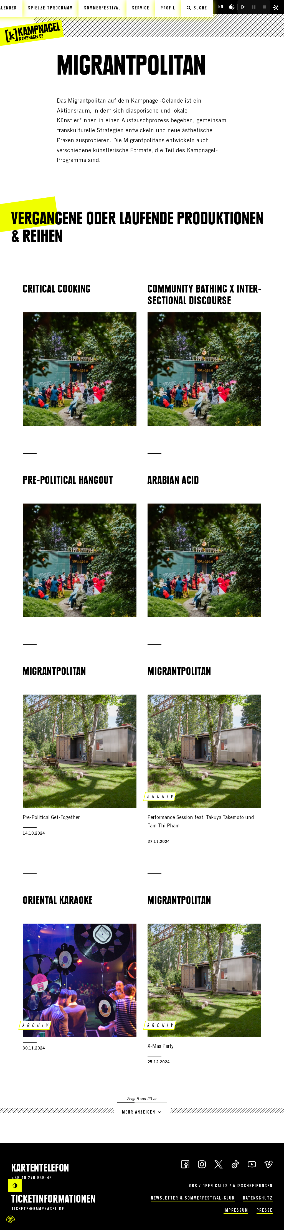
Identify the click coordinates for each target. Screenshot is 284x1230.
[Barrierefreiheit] (231, 7)
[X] (218, 1163)
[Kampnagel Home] (32, 23)
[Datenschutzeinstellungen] (10, 1219)
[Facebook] (185, 1163)
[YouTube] (252, 1163)
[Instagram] (202, 1163)
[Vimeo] (268, 1163)
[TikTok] (235, 1163)
